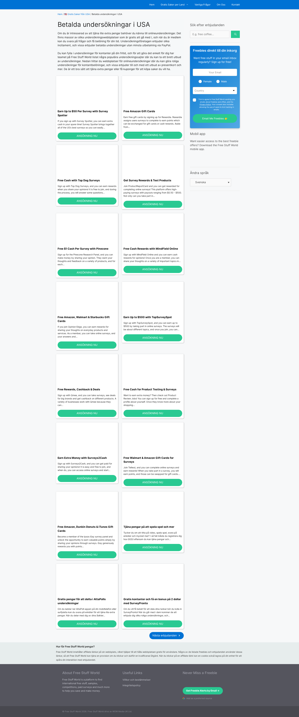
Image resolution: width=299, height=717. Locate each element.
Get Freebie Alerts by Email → (202, 690)
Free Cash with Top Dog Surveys (79, 180)
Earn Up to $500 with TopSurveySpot (147, 317)
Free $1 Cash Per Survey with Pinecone (83, 248)
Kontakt (236, 4)
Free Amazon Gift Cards (139, 111)
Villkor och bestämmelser (137, 679)
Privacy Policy (205, 104)
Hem (151, 4)
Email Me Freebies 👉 (215, 118)
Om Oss (221, 4)
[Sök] (235, 34)
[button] (210, 182)
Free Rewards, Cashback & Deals (79, 389)
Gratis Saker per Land (173, 4)
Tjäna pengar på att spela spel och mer (148, 526)
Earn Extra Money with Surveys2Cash (82, 457)
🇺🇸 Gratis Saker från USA (77, 14)
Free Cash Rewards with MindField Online (150, 248)
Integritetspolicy (131, 685)
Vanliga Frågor (203, 4)
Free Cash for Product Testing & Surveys (149, 389)
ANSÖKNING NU (87, 135)
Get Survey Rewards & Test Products (147, 180)
